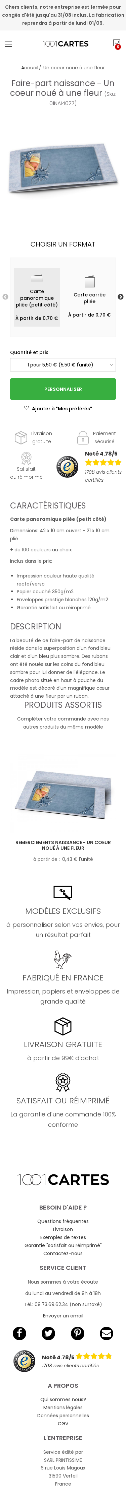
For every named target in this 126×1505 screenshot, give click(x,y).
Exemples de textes (63, 1237)
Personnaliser (63, 389)
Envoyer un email (63, 1315)
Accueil (29, 67)
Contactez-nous (63, 1253)
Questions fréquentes (63, 1221)
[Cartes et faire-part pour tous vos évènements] (63, 43)
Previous (5, 297)
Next (120, 297)
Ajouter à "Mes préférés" (62, 408)
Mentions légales (63, 1407)
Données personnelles (63, 1415)
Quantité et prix (29, 352)
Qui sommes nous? (63, 1399)
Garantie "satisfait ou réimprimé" (63, 1245)
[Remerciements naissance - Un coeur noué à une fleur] (63, 793)
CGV (63, 1423)
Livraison (63, 1229)
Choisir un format (63, 244)
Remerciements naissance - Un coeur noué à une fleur (63, 845)
